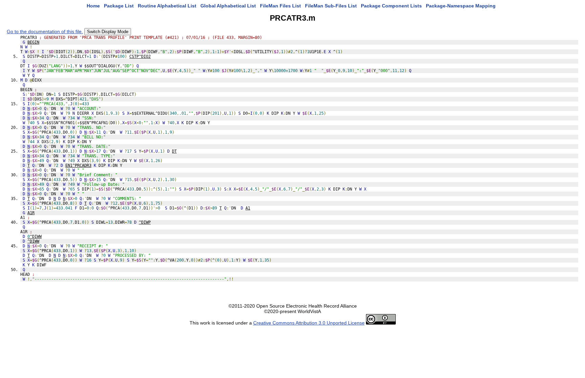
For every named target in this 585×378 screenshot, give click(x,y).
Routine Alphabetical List (167, 5)
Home (93, 5)
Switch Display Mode (107, 31)
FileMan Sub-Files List (331, 5)
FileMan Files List (280, 5)
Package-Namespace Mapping (461, 5)
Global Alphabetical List (228, 5)
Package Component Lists (391, 5)
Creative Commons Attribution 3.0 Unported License (309, 323)
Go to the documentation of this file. (45, 31)
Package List (119, 5)
